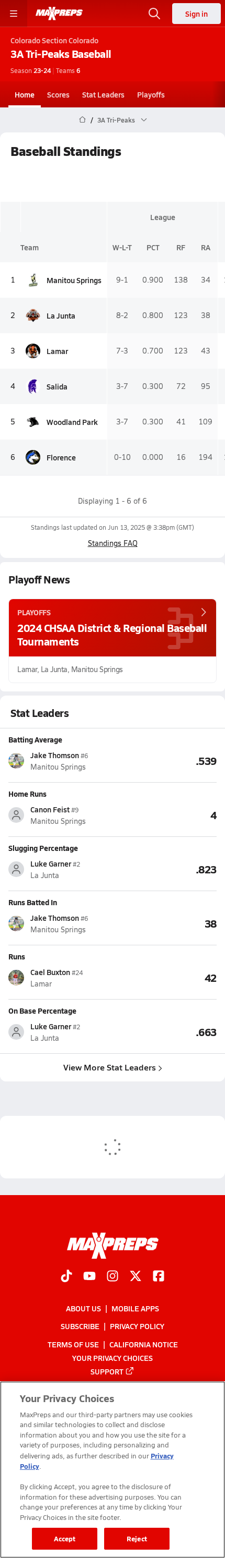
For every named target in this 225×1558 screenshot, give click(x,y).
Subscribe (80, 1326)
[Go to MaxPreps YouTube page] (89, 1276)
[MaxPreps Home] (59, 13)
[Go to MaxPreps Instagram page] (112, 1276)
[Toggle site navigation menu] (13, 13)
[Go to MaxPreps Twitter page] (135, 1276)
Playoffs (151, 94)
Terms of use (73, 1343)
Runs (16, 956)
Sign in (196, 13)
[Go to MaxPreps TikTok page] (66, 1276)
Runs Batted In (32, 902)
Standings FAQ (113, 543)
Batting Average (35, 739)
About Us (83, 1308)
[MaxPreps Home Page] (82, 120)
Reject (137, 1538)
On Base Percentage (42, 1010)
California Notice (143, 1343)
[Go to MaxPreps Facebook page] (158, 1276)
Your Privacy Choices (112, 1357)
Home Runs (27, 793)
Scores (58, 94)
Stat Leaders (103, 94)
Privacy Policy (137, 1326)
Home (25, 94)
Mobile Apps (135, 1308)
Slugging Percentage (43, 848)
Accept (65, 1538)
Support (107, 1371)
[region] (112, 1469)
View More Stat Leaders (109, 1067)
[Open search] (154, 13)
